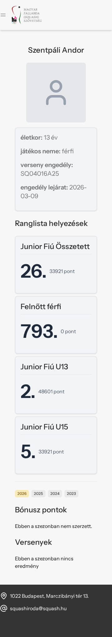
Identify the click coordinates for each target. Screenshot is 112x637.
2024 (54, 493)
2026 (21, 493)
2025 (38, 493)
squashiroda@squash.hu (38, 608)
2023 (71, 493)
